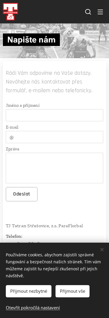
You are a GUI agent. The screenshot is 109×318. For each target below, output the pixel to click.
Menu (100, 11)
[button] (88, 11)
